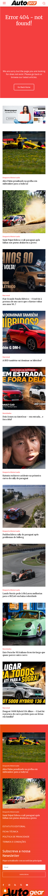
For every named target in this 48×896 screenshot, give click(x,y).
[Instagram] (9, 885)
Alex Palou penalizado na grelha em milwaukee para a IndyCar (20, 770)
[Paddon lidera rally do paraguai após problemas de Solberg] (24, 506)
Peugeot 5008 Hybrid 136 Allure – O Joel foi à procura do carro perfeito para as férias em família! (23, 714)
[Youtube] (27, 885)
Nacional (6, 295)
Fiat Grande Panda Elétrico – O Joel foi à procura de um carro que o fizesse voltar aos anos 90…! (22, 301)
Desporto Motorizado (11, 177)
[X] (21, 885)
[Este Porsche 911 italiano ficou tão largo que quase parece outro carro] (24, 624)
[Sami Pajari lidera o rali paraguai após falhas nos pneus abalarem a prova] (24, 211)
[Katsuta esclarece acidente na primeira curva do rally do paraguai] (24, 447)
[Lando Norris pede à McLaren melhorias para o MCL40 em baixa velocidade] (24, 565)
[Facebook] (3, 885)
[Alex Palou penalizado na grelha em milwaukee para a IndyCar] (24, 152)
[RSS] (15, 885)
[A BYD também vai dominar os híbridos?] (24, 332)
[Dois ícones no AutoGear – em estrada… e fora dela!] (24, 388)
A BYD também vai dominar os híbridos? (22, 360)
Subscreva (24, 874)
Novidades (7, 413)
